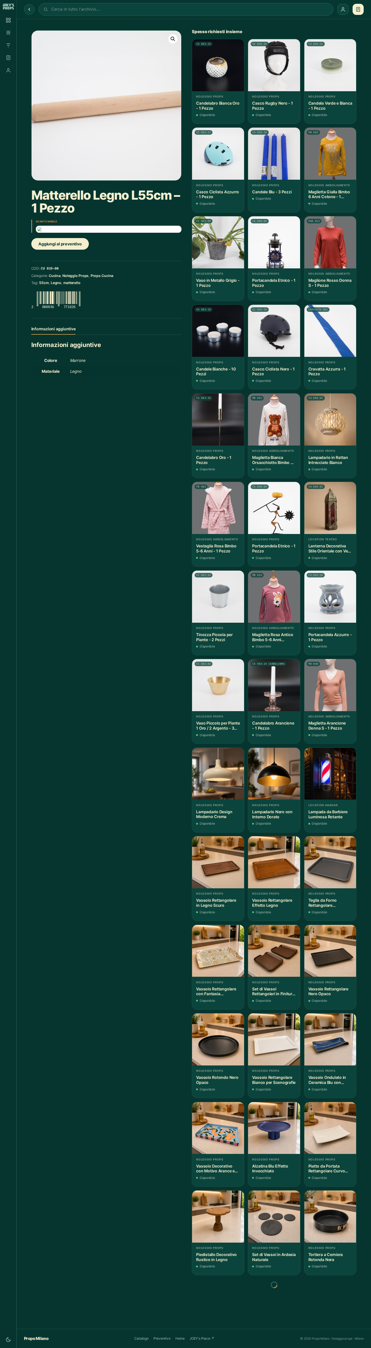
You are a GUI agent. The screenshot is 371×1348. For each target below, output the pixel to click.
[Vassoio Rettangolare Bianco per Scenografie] (274, 1039)
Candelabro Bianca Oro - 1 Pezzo (217, 106)
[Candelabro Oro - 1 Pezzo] (218, 419)
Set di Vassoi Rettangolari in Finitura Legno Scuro (273, 991)
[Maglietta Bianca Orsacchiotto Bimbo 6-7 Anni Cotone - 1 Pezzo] (274, 419)
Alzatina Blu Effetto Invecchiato (270, 1169)
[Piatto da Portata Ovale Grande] (274, 1305)
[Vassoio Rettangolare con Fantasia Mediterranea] (218, 951)
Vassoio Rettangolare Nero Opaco (328, 991)
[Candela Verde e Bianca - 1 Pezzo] (330, 65)
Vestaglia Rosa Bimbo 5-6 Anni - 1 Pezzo (216, 548)
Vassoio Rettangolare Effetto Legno (272, 903)
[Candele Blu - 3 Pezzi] (274, 154)
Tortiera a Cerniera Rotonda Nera (325, 1257)
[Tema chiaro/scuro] (8, 1339)
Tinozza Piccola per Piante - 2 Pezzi (214, 637)
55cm (44, 283)
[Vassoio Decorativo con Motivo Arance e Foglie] (218, 1128)
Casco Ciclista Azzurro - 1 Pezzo (217, 194)
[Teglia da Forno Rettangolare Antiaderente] (330, 862)
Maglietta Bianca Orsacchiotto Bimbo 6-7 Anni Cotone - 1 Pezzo (273, 460)
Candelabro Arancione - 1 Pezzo (273, 726)
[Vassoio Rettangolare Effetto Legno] (274, 862)
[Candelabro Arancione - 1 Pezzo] (274, 685)
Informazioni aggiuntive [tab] (53, 328)
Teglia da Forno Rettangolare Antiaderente (322, 903)
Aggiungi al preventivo (60, 243)
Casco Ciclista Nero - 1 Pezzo (273, 372)
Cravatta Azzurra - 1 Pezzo (327, 372)
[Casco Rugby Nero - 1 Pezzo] (274, 65)
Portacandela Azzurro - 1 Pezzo (330, 637)
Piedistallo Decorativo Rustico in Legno (216, 1257)
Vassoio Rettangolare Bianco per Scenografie (274, 1080)
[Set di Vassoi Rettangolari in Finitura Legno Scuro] (274, 951)
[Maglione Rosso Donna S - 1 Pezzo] (330, 242)
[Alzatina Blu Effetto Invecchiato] (274, 1128)
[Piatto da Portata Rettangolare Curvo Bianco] (330, 1128)
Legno (56, 283)
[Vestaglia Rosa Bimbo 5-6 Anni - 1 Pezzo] (218, 508)
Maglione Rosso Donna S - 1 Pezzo (330, 283)
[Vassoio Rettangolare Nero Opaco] (330, 951)
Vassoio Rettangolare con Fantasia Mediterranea (216, 991)
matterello (72, 283)
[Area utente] (8, 70)
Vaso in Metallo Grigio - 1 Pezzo (217, 283)
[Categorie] (8, 32)
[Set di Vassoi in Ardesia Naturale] (274, 1217)
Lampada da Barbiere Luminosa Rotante (328, 814)
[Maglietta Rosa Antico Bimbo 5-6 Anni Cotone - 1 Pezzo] (274, 597)
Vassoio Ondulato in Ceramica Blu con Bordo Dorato (327, 1080)
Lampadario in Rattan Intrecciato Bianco (328, 460)
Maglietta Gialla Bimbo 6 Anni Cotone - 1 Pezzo (329, 194)
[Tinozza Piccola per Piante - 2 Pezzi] (218, 597)
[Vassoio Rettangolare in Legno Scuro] (218, 862)
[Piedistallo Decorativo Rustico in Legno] (218, 1217)
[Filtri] (8, 45)
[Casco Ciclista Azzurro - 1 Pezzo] (218, 154)
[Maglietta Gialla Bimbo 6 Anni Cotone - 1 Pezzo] (330, 154)
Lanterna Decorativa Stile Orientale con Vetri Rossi (330, 548)
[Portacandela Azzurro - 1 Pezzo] (330, 597)
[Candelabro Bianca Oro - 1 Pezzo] (218, 65)
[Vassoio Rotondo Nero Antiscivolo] (330, 1305)
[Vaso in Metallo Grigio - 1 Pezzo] (218, 242)
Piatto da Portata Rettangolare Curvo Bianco (326, 1169)
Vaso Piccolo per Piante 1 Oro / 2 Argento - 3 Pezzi (218, 726)
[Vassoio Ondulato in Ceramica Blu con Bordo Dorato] (330, 1039)
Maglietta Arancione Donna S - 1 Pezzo (327, 726)
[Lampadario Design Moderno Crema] (218, 774)
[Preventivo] (8, 57)
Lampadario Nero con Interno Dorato (272, 814)
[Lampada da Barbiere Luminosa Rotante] (330, 774)
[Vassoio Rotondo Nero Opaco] (218, 1039)
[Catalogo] (8, 20)
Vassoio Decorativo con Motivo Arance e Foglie (215, 1169)
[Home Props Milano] (8, 6)
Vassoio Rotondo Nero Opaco (217, 1080)
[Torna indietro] (29, 9)
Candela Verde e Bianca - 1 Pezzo (330, 106)
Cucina (55, 275)
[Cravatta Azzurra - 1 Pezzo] (330, 331)
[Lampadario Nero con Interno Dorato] (274, 774)
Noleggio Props (75, 275)
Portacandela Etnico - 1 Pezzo (274, 283)
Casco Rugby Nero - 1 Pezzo (272, 106)
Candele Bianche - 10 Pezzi (216, 372)
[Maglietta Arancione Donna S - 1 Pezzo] (330, 685)
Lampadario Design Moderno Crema (214, 814)
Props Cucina (102, 275)
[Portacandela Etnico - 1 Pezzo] (274, 242)
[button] (172, 38)
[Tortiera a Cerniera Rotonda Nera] (330, 1217)
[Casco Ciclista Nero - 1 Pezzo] (274, 331)
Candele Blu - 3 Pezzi (272, 192)
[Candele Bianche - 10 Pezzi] (218, 331)
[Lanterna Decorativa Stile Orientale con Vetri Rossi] (330, 508)
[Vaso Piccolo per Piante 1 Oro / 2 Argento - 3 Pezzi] (218, 685)
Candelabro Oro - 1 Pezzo (213, 460)
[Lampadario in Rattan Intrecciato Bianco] (330, 419)
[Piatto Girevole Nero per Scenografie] (218, 1305)
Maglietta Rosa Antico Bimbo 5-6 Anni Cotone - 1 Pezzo (272, 637)
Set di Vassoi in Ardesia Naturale (274, 1257)
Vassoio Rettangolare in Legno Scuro (216, 903)
